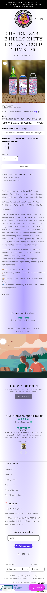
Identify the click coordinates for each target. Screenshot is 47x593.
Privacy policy (26, 578)
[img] (23, 419)
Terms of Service (11, 490)
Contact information (30, 582)
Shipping (4, 107)
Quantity (5, 154)
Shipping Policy (11, 480)
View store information (13, 180)
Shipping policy (17, 582)
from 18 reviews (22, 422)
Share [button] (6, 295)
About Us (8, 475)
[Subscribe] (36, 538)
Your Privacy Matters (13, 495)
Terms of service (38, 578)
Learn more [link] (23, 397)
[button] (4, 18)
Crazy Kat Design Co (22, 576)
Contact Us (9, 469)
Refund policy (10, 485)
